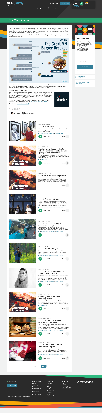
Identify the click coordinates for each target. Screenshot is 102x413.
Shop (48, 388)
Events (34, 387)
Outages (49, 383)
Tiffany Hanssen (44, 133)
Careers (34, 383)
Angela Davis (44, 159)
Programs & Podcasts (20, 8)
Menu (9, 8)
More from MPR (36, 395)
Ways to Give (42, 8)
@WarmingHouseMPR (23, 104)
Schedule (32, 8)
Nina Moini (51, 133)
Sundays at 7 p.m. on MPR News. (38, 101)
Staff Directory (51, 390)
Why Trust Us (50, 396)
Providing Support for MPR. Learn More (83, 82)
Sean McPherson (59, 133)
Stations (49, 392)
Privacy (49, 387)
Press (48, 385)
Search (51, 8)
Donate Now (65, 3)
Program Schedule (80, 76)
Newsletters (50, 381)
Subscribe (85, 67)
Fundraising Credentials (35, 392)
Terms (78, 71)
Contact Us (35, 385)
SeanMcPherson (29, 113)
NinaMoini (17, 113)
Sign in (58, 8)
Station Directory (79, 77)
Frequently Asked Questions (36, 389)
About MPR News (36, 381)
